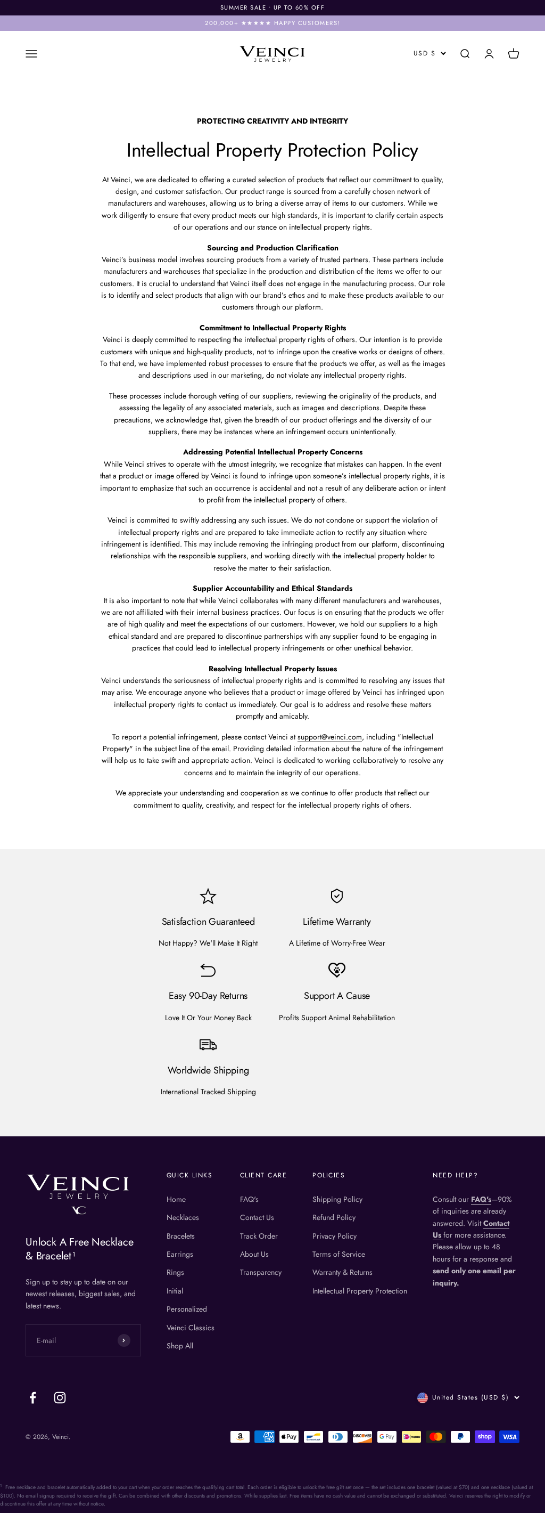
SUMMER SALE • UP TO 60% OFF (272, 7)
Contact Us (257, 1217)
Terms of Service (338, 1254)
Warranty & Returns (342, 1272)
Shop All (180, 1345)
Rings (175, 1272)
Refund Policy (334, 1217)
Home (176, 1199)
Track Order (259, 1236)
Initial (175, 1291)
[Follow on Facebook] (33, 1397)
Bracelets (181, 1236)
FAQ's (249, 1199)
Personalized (187, 1309)
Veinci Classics (190, 1327)
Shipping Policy (337, 1199)
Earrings (180, 1254)
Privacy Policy (334, 1236)
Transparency (261, 1272)
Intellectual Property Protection (359, 1291)
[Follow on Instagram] (60, 1397)
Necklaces (183, 1217)
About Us (254, 1254)
